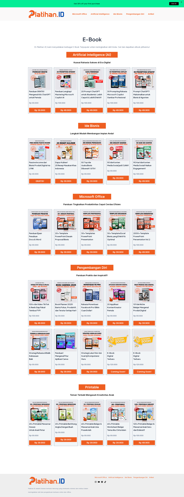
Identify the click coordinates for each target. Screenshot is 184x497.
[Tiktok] (105, 482)
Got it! (174, 3)
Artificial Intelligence (100, 14)
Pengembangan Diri (135, 14)
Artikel (151, 14)
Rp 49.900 (66, 110)
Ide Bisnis (117, 14)
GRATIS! (40, 181)
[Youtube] (99, 482)
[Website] (102, 482)
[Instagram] (96, 482)
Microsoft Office (79, 14)
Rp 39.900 (39, 110)
